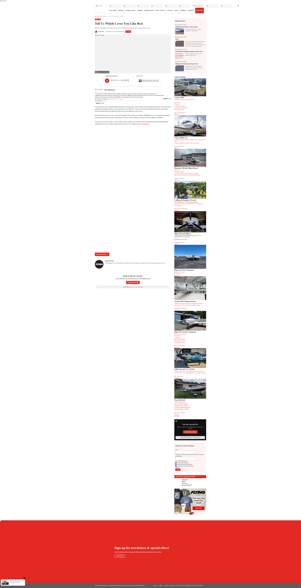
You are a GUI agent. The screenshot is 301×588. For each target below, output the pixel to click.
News (100, 16)
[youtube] (160, 585)
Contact (177, 585)
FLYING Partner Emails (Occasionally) (185, 466)
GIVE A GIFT (185, 483)
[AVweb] (142, 6)
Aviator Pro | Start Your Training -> (115, 99)
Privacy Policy (194, 585)
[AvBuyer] (156, 6)
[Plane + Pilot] (184, 6)
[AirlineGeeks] (129, 6)
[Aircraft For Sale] (115, 6)
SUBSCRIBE (184, 479)
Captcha (177, 467)
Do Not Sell (200, 585)
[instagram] (156, 585)
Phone (176, 449)
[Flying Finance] (212, 6)
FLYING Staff (101, 31)
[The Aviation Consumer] (198, 6)
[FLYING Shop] (235, 6)
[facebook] (155, 585)
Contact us (104, 100)
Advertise (166, 585)
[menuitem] (112, 10)
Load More (176, 416)
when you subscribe (142, 124)
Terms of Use (182, 585)
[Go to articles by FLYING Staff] (96, 31)
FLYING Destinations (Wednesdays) (184, 464)
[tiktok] (162, 585)
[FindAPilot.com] (226, 6)
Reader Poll (105, 16)
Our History (171, 585)
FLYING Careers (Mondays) (183, 462)
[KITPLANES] (170, 6)
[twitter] (158, 585)
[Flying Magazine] (101, 6)
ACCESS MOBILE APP (187, 485)
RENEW (183, 481)
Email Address (178, 456)
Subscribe (188, 585)
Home (97, 16)
